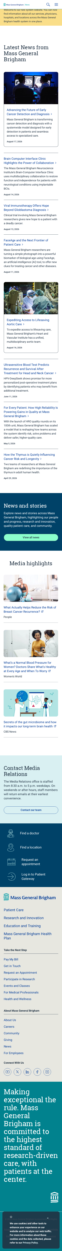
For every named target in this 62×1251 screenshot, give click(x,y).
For (13, 1053)
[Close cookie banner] (47, 1218)
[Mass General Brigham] (16, 4)
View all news (31, 537)
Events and (17, 986)
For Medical (21, 992)
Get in (12, 966)
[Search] (48, 4)
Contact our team (31, 810)
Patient (14, 910)
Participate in (19, 979)
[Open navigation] (56, 4)
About (10, 1020)
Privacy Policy (30, 1242)
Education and (22, 926)
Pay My (11, 959)
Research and (24, 918)
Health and (17, 999)
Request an (20, 972)
